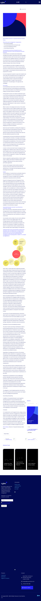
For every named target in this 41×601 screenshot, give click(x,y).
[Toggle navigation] (39, 2)
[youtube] (39, 595)
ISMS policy (17, 487)
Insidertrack (3, 575)
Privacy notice (17, 484)
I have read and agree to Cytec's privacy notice (32, 430)
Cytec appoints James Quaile (31, 464)
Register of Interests (5, 578)
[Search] (36, 403)
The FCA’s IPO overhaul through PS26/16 (20, 463)
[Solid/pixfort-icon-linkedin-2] (37, 595)
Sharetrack (3, 576)
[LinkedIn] (19, 2)
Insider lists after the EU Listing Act (8, 464)
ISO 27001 (16, 489)
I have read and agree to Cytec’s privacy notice (6, 503)
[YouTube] (17, 2)
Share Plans (6, 433)
